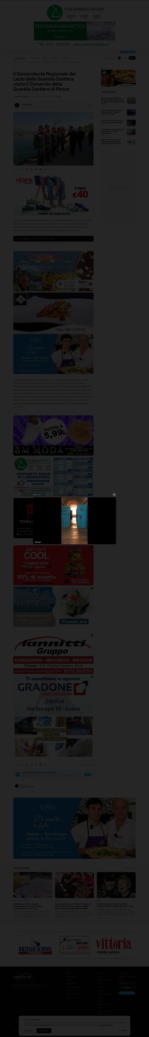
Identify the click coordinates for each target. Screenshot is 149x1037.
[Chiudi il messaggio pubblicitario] (114, 494)
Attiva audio (38, 542)
